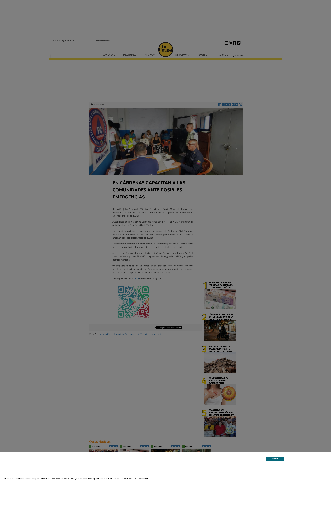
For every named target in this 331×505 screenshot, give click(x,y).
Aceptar (275, 458)
